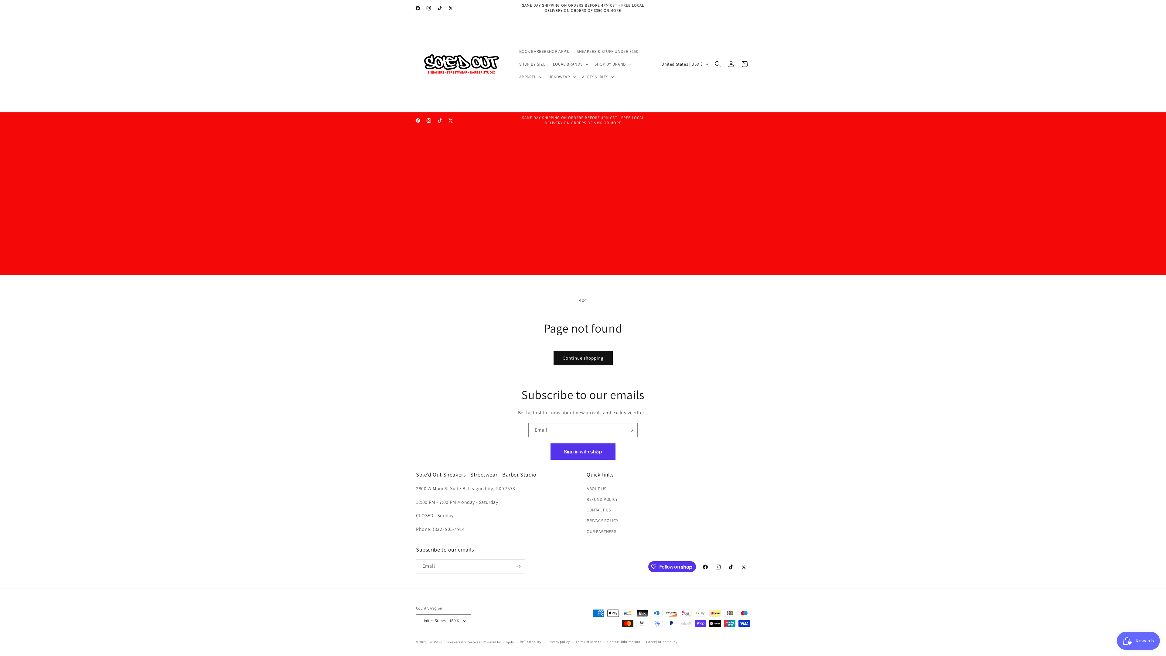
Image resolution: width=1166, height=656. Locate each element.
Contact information (623, 642)
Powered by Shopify (498, 642)
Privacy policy (558, 642)
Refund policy (530, 642)
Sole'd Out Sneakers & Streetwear (455, 642)
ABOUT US (596, 488)
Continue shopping (583, 358)
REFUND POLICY (602, 499)
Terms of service (588, 642)
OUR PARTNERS (601, 531)
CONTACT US (599, 510)
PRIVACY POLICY (602, 520)
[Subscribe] (630, 430)
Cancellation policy (661, 642)
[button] (570, 64)
